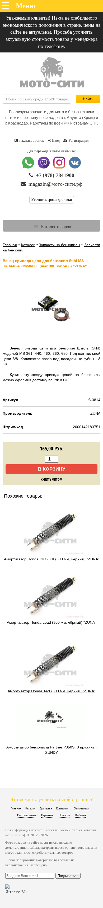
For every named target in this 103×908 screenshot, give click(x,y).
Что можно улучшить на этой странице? (51, 799)
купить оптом (51, 479)
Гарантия (47, 815)
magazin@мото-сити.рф (55, 184)
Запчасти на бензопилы (59, 245)
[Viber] (44, 167)
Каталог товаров (55, 226)
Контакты (62, 808)
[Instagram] (59, 167)
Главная (10, 245)
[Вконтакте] (75, 167)
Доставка (46, 808)
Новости (64, 815)
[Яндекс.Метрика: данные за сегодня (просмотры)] (15, 888)
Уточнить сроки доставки (51, 200)
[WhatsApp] (28, 167)
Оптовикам (81, 808)
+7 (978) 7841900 (55, 175)
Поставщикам (26, 815)
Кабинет (80, 815)
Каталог (28, 245)
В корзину (51, 469)
